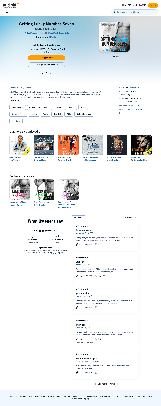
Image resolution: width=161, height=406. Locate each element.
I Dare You (135, 157)
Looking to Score (41, 157)
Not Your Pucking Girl (91, 157)
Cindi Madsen (114, 160)
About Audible (40, 397)
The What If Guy (64, 157)
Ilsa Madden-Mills (140, 160)
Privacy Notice (78, 397)
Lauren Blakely (66, 160)
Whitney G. (16, 160)
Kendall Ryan (41, 160)
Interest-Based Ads (94, 397)
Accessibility (126, 397)
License (107, 397)
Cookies (116, 397)
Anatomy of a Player (18, 202)
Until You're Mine (114, 157)
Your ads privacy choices (143, 397)
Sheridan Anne (90, 160)
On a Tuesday (15, 157)
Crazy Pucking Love (42, 202)
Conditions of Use (63, 397)
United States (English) (80, 399)
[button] (43, 73)
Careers (51, 397)
